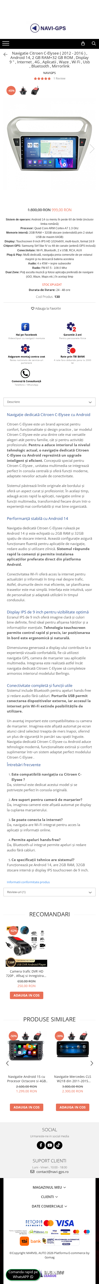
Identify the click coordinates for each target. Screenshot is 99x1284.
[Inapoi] (3, 54)
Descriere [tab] (13, 402)
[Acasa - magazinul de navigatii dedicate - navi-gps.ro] (49, 28)
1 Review (59, 78)
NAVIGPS (49, 73)
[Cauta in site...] (94, 43)
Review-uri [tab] (16, 892)
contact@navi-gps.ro (52, 1171)
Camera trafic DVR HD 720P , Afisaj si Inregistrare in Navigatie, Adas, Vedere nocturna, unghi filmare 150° (26, 973)
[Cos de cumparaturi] (83, 43)
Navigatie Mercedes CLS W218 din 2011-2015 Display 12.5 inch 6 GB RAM (72, 1078)
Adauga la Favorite (47, 308)
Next (92, 148)
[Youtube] (50, 1145)
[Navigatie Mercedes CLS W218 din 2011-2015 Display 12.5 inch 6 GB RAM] (72, 1051)
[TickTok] (58, 1145)
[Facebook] (41, 1145)
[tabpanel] (49, 144)
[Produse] (6, 44)
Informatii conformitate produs (28, 882)
